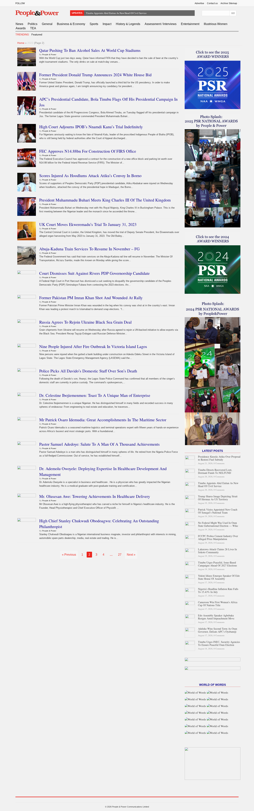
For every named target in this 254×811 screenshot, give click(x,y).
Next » (131, 554)
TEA (33, 28)
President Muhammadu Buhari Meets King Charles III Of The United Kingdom (105, 200)
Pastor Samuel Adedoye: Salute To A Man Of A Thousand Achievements (99, 444)
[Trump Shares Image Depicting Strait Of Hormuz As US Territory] (190, 500)
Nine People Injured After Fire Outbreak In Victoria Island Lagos (93, 346)
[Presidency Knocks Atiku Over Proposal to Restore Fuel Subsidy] (190, 460)
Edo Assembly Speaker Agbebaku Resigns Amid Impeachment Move (216, 617)
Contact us (212, 3)
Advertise (199, 3)
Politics (32, 24)
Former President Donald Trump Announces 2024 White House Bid (95, 74)
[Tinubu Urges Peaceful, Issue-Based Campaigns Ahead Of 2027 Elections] (190, 566)
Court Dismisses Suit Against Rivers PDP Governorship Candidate (94, 273)
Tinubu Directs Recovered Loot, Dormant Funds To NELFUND (215, 471)
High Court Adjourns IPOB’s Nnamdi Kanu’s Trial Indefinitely (91, 126)
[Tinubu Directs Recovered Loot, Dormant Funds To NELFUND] (190, 473)
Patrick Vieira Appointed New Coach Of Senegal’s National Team (217, 511)
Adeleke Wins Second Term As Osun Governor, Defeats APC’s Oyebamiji (217, 630)
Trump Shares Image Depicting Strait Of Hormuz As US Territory (217, 498)
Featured (36, 34)
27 (119, 554)
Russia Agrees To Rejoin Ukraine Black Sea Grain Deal (85, 322)
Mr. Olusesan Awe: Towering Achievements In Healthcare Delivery (94, 496)
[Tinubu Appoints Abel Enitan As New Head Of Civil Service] (190, 486)
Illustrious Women (215, 24)
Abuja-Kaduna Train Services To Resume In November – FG (89, 248)
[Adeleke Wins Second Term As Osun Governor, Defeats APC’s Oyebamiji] (190, 632)
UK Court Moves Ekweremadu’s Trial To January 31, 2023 (87, 224)
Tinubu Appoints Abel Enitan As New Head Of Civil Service (116, 13)
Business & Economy (71, 24)
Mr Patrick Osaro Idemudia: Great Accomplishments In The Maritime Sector (102, 419)
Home (20, 42)
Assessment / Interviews (160, 24)
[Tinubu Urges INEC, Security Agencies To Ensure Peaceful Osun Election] (190, 645)
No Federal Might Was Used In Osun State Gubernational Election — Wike (218, 524)
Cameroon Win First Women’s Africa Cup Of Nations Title (217, 603)
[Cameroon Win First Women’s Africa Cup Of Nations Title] (190, 605)
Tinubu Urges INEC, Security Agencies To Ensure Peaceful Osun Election (219, 643)
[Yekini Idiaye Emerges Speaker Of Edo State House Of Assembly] (190, 579)
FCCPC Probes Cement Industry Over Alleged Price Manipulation (218, 537)
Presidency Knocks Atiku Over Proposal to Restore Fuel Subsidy (219, 458)
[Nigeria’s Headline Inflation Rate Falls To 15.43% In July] (190, 592)
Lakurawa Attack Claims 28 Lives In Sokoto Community (217, 550)
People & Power (49, 54)
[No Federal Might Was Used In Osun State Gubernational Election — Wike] (190, 526)
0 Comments (219, 463)
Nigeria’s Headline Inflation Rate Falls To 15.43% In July (218, 590)
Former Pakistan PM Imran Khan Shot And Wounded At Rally (91, 297)
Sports (94, 24)
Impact (107, 24)
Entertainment (190, 24)
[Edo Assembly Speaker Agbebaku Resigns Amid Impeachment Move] (190, 619)
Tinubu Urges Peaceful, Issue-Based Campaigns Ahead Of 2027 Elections (217, 564)
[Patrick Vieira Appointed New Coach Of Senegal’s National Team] (190, 513)
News (19, 24)
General (47, 24)
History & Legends (128, 24)
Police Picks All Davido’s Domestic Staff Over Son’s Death (88, 371)
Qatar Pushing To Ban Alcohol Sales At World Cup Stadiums (90, 50)
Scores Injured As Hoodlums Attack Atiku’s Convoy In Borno (90, 175)
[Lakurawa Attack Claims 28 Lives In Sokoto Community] (190, 553)
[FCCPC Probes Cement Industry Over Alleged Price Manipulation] (190, 539)
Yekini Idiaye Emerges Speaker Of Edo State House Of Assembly (219, 577)
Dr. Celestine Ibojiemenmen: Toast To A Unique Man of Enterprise (94, 395)
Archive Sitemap (229, 3)
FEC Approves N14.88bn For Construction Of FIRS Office (87, 151)
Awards (21, 28)
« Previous (69, 554)
